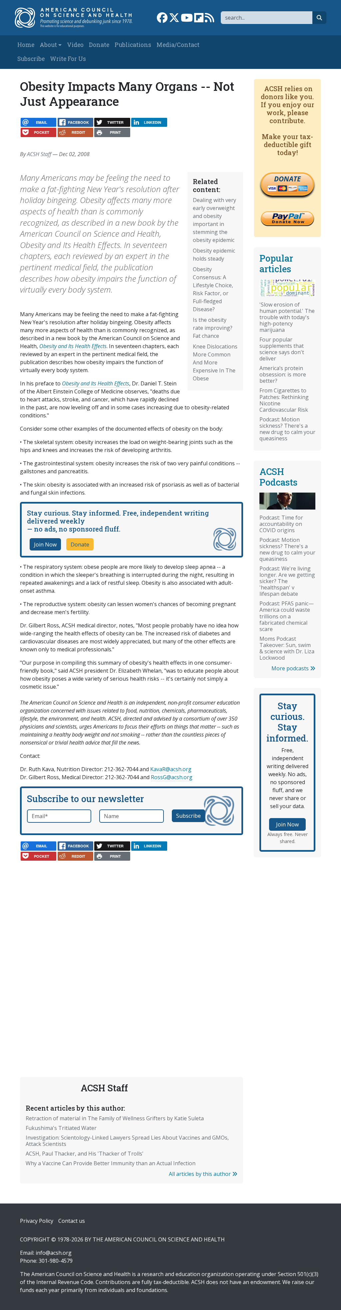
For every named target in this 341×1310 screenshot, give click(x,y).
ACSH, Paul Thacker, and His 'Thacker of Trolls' (85, 1153)
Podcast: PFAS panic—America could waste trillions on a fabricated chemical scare (286, 616)
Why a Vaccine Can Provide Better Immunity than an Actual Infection (110, 1163)
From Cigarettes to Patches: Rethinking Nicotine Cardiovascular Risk (284, 400)
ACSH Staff (39, 154)
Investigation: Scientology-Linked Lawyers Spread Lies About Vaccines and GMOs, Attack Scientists (127, 1141)
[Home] (77, 17)
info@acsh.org (54, 1252)
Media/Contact (178, 45)
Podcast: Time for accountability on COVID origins (281, 524)
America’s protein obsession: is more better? (282, 374)
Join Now (45, 544)
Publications (133, 45)
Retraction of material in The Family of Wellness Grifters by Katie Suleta (115, 1118)
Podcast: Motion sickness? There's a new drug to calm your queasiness (287, 429)
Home (25, 45)
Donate (99, 45)
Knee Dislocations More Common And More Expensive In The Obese (215, 362)
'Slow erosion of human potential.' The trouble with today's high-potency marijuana (287, 317)
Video (75, 45)
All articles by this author (200, 1174)
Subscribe (31, 59)
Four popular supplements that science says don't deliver (281, 349)
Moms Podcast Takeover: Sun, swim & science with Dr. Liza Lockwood (286, 648)
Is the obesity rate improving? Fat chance (212, 327)
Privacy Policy (36, 1220)
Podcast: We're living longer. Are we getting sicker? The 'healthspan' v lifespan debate (287, 581)
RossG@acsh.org (171, 777)
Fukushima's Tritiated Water (61, 1128)
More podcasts (290, 668)
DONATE (287, 178)
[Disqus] (131, 950)
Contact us (71, 1220)
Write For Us (68, 59)
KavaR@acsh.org (170, 769)
